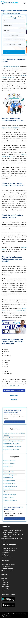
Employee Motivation (9, 483)
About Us (4, 578)
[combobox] (4, 35)
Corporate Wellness (9, 463)
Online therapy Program (8, 564)
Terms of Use (5, 586)
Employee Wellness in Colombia (12, 446)
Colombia (3, 13)
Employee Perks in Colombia (11, 443)
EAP (4, 469)
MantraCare (5, 247)
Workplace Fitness (8, 497)
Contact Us (4, 582)
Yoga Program (5, 566)
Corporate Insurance (9, 460)
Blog (2, 580)
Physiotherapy (6, 552)
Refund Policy (5, 589)
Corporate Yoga (21, 311)
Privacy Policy (5, 584)
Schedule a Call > (15, 386)
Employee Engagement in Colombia (13, 441)
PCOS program (6, 555)
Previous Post (14, 395)
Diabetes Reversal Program (9, 548)
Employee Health (8, 477)
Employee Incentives (9, 480)
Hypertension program (8, 550)
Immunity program (7, 557)
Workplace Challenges (9, 494)
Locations (4, 591)
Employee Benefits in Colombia (12, 438)
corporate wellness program (11, 66)
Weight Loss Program (7, 571)
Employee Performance (10, 486)
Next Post (14, 400)
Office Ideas (6, 492)
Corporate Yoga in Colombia (11, 449)
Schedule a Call (15, 422)
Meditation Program (7, 568)
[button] (24, 3)
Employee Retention (9, 489)
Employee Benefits (8, 472)
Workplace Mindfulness (10, 500)
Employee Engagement (9, 475)
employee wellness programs (10, 128)
